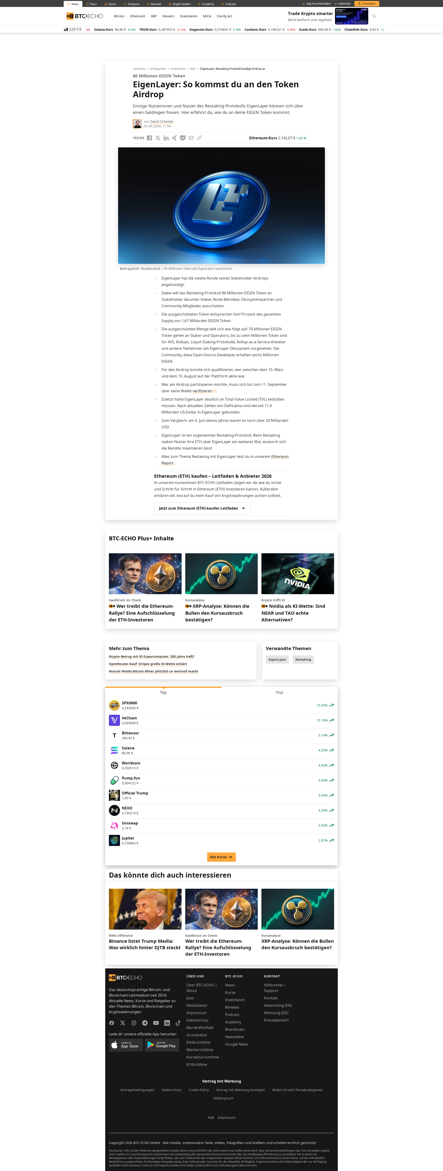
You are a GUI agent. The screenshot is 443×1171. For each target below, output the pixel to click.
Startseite (139, 69)
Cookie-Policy (199, 1090)
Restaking (303, 659)
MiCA (207, 16)
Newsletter (234, 1036)
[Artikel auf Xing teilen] (174, 138)
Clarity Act (224, 16)
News (230, 985)
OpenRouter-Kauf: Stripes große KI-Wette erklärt (148, 664)
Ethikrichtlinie (198, 1042)
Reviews (232, 1007)
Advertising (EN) (278, 1005)
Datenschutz (197, 1020)
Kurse (230, 992)
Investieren (189, 16)
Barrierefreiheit (199, 1027)
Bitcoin (119, 16)
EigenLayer (277, 659)
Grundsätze (196, 1034)
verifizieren (202, 390)
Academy (233, 1022)
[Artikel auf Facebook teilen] (149, 138)
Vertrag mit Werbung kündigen (240, 1090)
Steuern (168, 16)
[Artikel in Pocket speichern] (183, 138)
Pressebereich (276, 1020)
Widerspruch (223, 1098)
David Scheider (162, 121)
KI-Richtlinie (196, 1064)
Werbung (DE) (276, 1012)
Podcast (232, 1014)
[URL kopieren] (199, 138)
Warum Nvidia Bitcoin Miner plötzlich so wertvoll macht (153, 671)
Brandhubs (235, 1029)
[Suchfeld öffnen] (374, 16)
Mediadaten (196, 1005)
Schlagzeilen (158, 69)
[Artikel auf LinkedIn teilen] (166, 138)
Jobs (190, 998)
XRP (154, 16)
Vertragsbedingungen (137, 1090)
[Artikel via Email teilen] (191, 138)
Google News (236, 1044)
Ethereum (137, 16)
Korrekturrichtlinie (202, 1057)
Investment (178, 69)
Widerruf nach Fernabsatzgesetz (297, 1090)
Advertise (344, 4)
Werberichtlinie (199, 1049)
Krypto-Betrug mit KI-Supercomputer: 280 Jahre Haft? (152, 656)
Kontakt (271, 998)
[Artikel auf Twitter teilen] (158, 138)
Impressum (196, 1012)
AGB (211, 1117)
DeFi (193, 69)
